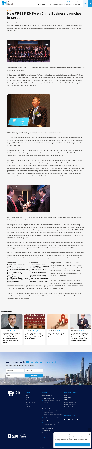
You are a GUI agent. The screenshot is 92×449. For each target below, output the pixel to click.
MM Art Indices (67, 409)
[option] (11, 329)
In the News (59, 331)
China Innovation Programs (48, 398)
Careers (27, 404)
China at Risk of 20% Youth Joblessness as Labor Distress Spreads (57, 335)
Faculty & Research (52, 4)
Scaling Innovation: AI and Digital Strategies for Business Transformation (53, 411)
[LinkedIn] (63, 2)
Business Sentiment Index (70, 404)
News (73, 1)
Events (75, 4)
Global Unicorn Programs (48, 408)
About (79, 4)
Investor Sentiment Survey (70, 406)
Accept (72, 444)
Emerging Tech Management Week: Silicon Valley (53, 414)
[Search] (90, 3)
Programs (44, 4)
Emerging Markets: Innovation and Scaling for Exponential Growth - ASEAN (52, 423)
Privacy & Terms (25, 447)
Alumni (60, 4)
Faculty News (13, 331)
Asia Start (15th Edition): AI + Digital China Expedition (52, 401)
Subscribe (34, 376)
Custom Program (46, 432)
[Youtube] (69, 2)
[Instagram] (65, 2)
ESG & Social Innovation (31, 402)
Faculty (27, 397)
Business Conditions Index (70, 402)
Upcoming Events (68, 397)
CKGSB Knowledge (68, 4)
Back (10, 10)
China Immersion (46, 430)
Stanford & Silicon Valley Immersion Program (52, 416)
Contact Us (79, 1)
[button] (89, 434)
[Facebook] (67, 2)
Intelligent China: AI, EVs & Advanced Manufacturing (51, 405)
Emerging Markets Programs (48, 420)
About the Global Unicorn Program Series (52, 417)
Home (39, 4)
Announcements (29, 409)
